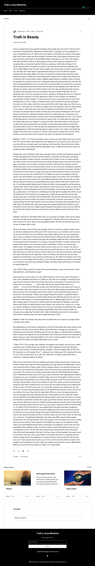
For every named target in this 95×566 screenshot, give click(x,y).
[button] (89, 18)
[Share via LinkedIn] (23, 451)
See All (89, 467)
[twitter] (47, 556)
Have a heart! (71, 489)
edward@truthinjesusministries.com (48, 551)
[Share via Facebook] (14, 451)
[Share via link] (28, 451)
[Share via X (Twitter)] (18, 451)
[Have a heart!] (77, 478)
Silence (9, 489)
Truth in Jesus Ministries (15, 5)
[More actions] (81, 31)
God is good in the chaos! (45, 474)
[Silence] (17, 478)
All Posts (6, 18)
